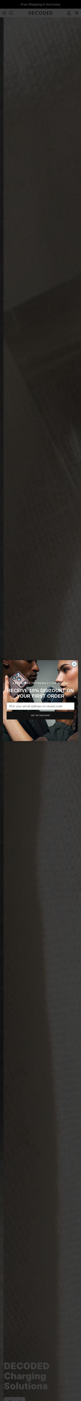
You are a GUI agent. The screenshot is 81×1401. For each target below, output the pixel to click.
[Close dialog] (74, 664)
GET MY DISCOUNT (40, 715)
